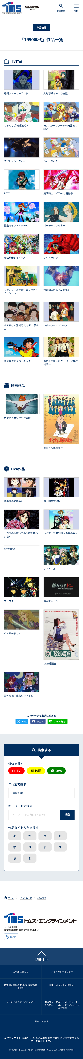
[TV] (16, 770)
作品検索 (61, 10)
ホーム (11, 897)
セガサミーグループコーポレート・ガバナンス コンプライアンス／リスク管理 (62, 1005)
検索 (67, 814)
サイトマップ (41, 1021)
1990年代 (41, 897)
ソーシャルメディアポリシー (20, 1001)
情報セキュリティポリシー (62, 985)
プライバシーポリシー (62, 971)
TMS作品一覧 (26, 897)
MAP (13, 937)
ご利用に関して (20, 971)
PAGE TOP (41, 959)
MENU (76, 11)
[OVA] (56, 770)
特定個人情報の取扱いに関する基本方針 (20, 986)
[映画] (36, 770)
